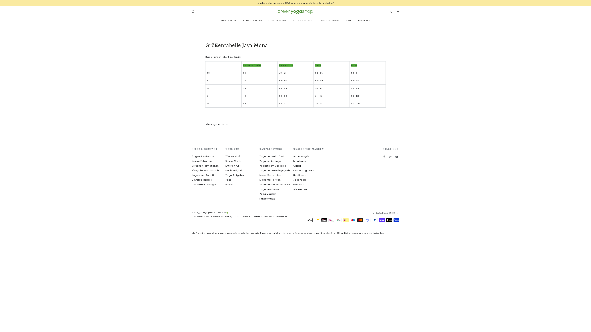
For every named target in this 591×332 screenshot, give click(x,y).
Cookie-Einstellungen (204, 184)
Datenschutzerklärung (222, 217)
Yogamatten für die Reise (274, 184)
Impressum (281, 217)
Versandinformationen (205, 165)
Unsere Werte (233, 161)
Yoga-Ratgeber (234, 175)
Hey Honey (299, 175)
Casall (297, 165)
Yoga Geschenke (269, 189)
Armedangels (301, 156)
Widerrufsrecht (201, 217)
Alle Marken (300, 189)
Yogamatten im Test (271, 156)
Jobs (228, 179)
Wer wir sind (232, 156)
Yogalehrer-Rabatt (203, 175)
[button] (193, 12)
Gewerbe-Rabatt (202, 179)
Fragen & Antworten (203, 156)
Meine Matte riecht (270, 179)
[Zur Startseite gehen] (295, 12)
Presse (229, 184)
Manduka (298, 184)
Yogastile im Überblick (272, 165)
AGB (237, 217)
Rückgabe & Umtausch (205, 170)
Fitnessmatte (267, 198)
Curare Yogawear (303, 170)
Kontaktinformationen (263, 217)
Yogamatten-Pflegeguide (274, 170)
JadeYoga (299, 179)
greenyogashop (207, 213)
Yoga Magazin (267, 194)
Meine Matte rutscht (271, 175)
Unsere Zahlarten (202, 161)
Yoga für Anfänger (270, 161)
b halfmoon (300, 161)
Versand (246, 217)
